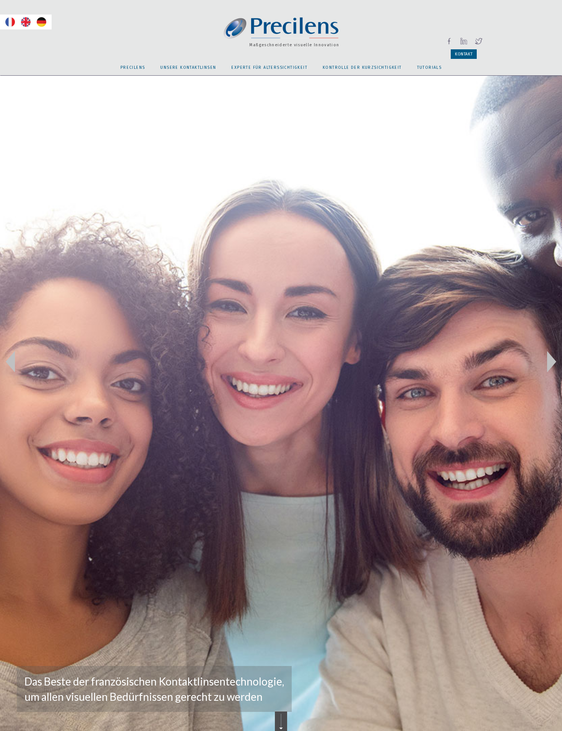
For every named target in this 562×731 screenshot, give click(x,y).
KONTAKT (464, 54)
